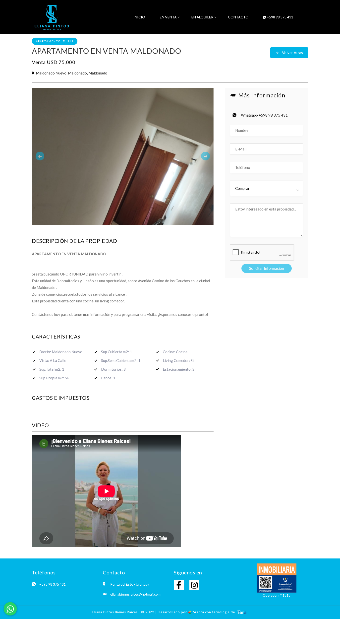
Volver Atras (292, 52)
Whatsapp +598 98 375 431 (264, 115)
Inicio (139, 17)
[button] (45, 208)
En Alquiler (202, 17)
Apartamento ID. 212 (54, 41)
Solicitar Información (266, 268)
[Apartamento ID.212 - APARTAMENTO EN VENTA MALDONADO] (123, 208)
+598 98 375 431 (279, 17)
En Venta (168, 17)
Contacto (238, 17)
